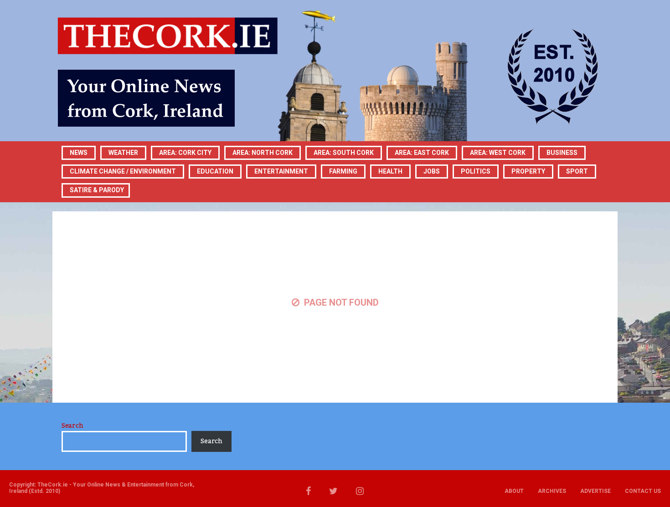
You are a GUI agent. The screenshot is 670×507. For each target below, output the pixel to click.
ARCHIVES (552, 491)
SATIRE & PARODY (97, 190)
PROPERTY (528, 171)
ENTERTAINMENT (281, 171)
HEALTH (390, 171)
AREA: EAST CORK (422, 152)
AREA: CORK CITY (185, 152)
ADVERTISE (595, 491)
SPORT (577, 171)
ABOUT (514, 491)
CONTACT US (643, 491)
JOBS (431, 171)
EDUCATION (215, 171)
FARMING (343, 171)
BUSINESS (561, 152)
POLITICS (475, 171)
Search (72, 426)
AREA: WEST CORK (498, 152)
